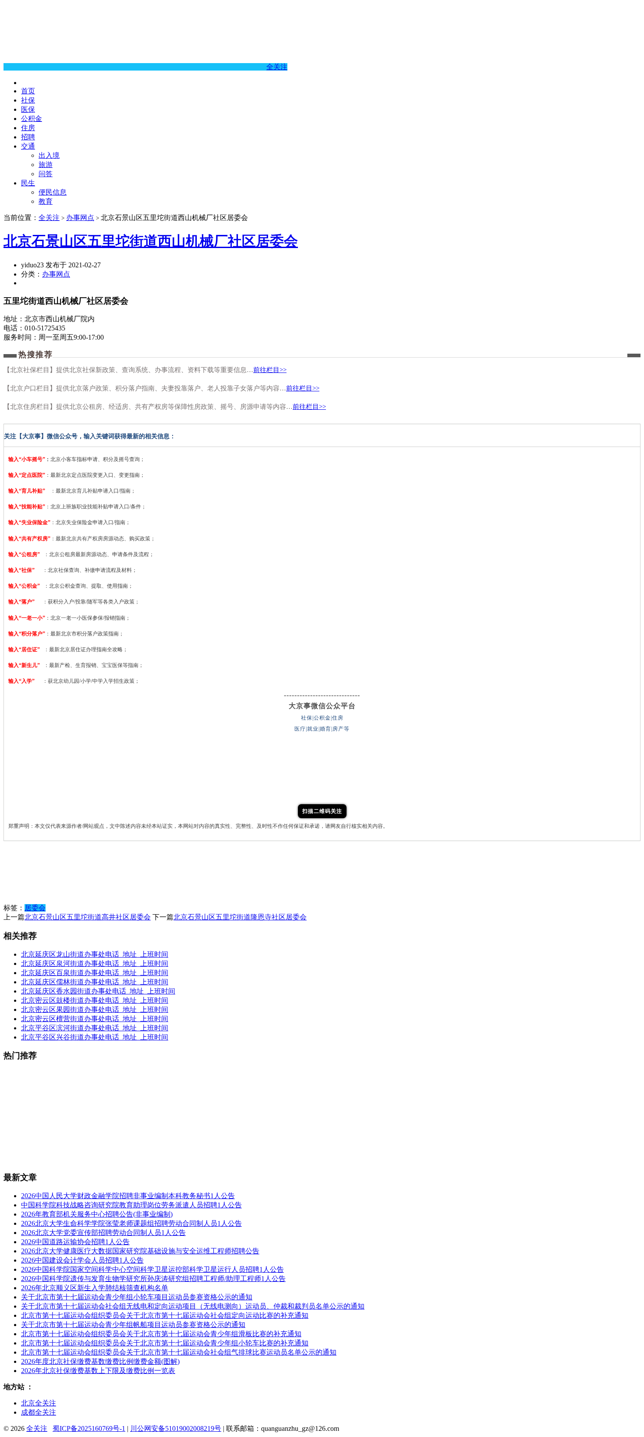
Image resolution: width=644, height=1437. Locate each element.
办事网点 (80, 217)
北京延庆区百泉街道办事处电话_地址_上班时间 (94, 972)
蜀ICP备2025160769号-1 (89, 1428)
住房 (28, 127)
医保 (28, 109)
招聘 (28, 137)
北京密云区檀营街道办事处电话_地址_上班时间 (94, 1018)
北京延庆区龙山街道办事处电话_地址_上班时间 (94, 954)
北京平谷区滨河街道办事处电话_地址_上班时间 (94, 1028)
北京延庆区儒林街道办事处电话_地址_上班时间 (94, 982)
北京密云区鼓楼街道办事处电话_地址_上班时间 (94, 1000)
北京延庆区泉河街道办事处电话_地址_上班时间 (94, 963)
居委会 (35, 908)
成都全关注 (38, 1412)
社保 (28, 100)
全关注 (276, 67)
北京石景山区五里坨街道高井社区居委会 (88, 917)
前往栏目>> (270, 369)
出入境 (49, 155)
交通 (28, 146)
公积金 (31, 118)
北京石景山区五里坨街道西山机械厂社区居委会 (151, 241)
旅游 (46, 164)
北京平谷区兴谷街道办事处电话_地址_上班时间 (94, 1037)
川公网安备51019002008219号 (175, 1428)
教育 (46, 201)
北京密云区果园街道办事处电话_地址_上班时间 (94, 1009)
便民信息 (53, 192)
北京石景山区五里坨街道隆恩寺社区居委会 (240, 917)
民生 (28, 183)
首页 (28, 91)
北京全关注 (38, 1403)
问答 (46, 173)
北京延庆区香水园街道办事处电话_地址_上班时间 (98, 991)
